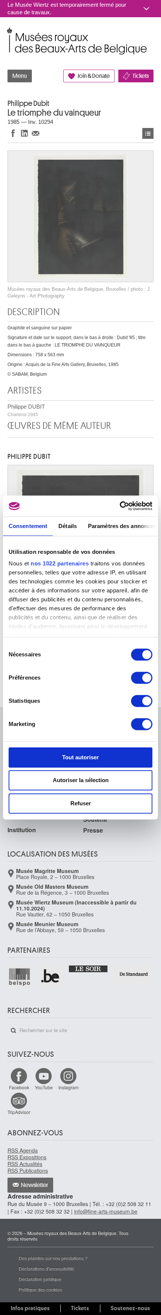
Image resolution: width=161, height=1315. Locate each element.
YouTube (44, 1087)
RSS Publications (27, 1170)
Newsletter (34, 1185)
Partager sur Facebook (13, 133)
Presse (93, 830)
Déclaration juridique (40, 1279)
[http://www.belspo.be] (19, 976)
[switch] (141, 678)
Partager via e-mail (35, 133)
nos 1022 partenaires (60, 563)
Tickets (141, 76)
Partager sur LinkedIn (24, 133)
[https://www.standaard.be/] (134, 974)
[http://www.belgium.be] (50, 976)
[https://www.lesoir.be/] (88, 968)
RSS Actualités (24, 1163)
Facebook (19, 1087)
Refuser (80, 803)
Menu (19, 76)
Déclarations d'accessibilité (46, 1268)
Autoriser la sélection (81, 780)
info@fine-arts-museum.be (105, 1211)
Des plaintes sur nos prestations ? (53, 1258)
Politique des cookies (40, 1289)
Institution (21, 830)
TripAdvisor (18, 1112)
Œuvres (148, 133)
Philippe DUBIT (26, 410)
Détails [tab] (67, 526)
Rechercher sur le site (13, 1030)
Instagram (68, 1087)
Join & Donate (94, 76)
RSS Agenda (22, 1150)
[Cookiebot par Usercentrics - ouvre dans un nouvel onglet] (119, 506)
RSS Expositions (26, 1157)
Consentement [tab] (28, 526)
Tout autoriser (80, 757)
